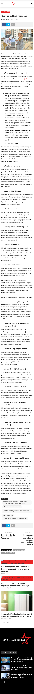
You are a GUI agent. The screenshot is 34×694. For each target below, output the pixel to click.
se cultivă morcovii (8, 515)
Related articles (7, 550)
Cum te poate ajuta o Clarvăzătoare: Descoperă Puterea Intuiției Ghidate (26, 539)
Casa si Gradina (6, 11)
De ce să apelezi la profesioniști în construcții (8, 537)
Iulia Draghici (5, 19)
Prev (4, 622)
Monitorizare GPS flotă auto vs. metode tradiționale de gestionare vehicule (21, 675)
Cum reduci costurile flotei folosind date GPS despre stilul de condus (21, 667)
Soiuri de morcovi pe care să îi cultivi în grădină (15, 518)
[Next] (5, 682)
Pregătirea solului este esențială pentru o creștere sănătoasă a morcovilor (16, 511)
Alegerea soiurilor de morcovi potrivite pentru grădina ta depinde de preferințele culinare (15, 502)
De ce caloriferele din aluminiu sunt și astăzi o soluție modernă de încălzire (16, 615)
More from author (19, 550)
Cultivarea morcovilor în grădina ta (12, 506)
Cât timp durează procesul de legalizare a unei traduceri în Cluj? (15, 584)
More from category (8, 552)
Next (8, 622)
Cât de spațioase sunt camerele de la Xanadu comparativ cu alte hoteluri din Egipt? (16, 569)
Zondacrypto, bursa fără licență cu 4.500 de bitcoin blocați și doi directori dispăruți (22, 659)
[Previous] (2, 682)
